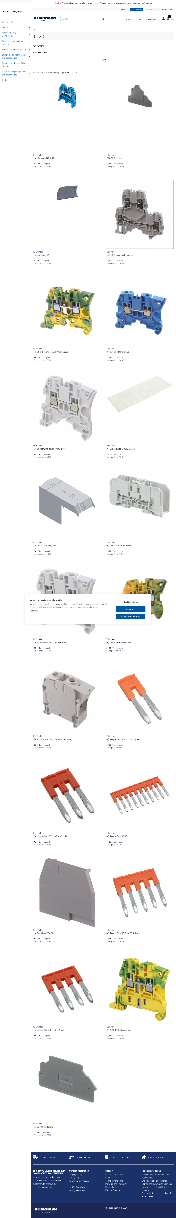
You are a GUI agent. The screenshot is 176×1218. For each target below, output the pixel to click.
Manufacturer (152, 19)
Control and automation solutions (12, 42)
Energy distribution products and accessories (14, 56)
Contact (164, 9)
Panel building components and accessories (14, 73)
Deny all (130, 609)
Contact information (114, 1174)
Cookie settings (131, 602)
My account (137, 9)
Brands (5, 27)
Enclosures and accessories (15, 49)
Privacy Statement (113, 1190)
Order (171, 9)
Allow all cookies (130, 616)
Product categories (13, 11)
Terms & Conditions (114, 1181)
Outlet (4, 80)
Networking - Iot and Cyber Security (14, 65)
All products (7, 22)
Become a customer (152, 9)
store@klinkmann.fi (77, 1190)
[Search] (103, 19)
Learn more (34, 611)
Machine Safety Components (9, 34)
